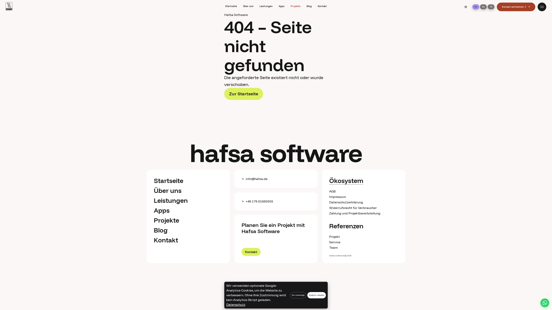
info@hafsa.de (257, 179)
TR (491, 7)
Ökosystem (346, 181)
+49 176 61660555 (259, 201)
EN (483, 7)
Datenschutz (235, 305)
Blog (309, 6)
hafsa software (336, 255)
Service (334, 242)
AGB (332, 191)
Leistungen (266, 6)
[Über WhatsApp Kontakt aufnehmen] (544, 303)
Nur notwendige (298, 295)
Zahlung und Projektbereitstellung (354, 213)
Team (333, 248)
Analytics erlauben (316, 295)
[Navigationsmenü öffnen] (542, 7)
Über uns (248, 6)
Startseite (231, 6)
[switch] (465, 7)
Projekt (334, 237)
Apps (282, 6)
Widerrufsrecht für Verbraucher (353, 208)
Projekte (295, 6)
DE (476, 7)
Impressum (337, 197)
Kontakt (322, 6)
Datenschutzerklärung (346, 202)
